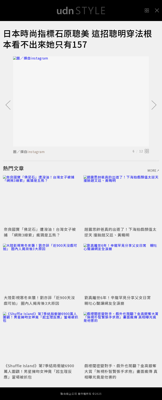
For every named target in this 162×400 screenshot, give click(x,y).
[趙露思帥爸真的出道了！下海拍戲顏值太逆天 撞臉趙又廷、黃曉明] (121, 200)
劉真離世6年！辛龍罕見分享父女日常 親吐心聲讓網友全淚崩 (119, 300)
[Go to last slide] (8, 105)
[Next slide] (154, 105)
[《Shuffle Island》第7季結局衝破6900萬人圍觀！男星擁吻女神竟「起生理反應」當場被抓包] (40, 337)
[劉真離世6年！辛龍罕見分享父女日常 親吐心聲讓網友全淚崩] (121, 269)
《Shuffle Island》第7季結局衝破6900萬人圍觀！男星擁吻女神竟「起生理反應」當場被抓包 (39, 371)
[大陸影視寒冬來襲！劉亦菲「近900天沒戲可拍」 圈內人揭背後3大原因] (40, 269)
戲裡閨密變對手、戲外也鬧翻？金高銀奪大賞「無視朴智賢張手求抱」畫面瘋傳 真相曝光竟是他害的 (121, 371)
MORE (152, 170)
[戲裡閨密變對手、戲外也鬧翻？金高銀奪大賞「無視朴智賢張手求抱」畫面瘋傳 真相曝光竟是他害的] (121, 337)
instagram (36, 151)
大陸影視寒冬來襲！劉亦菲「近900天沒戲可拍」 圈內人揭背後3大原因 (39, 300)
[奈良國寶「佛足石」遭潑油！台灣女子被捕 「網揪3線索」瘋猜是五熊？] (40, 200)
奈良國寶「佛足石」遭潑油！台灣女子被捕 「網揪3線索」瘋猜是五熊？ (40, 232)
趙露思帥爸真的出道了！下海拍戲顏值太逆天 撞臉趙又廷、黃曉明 (120, 232)
